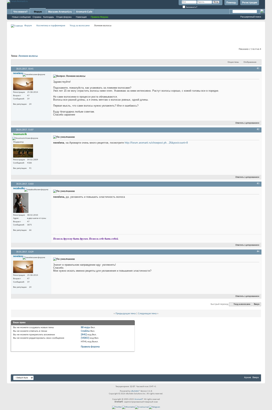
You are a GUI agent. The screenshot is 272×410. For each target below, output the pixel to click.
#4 (258, 251)
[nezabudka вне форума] (20, 203)
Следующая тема (147, 313)
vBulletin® (135, 391)
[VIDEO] (85, 338)
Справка (37, 17)
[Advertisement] (136, 37)
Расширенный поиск (250, 17)
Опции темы (233, 62)
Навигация (81, 17)
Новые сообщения (21, 17)
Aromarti (138, 399)
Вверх (256, 304)
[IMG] (84, 334)
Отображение (250, 62)
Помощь (231, 2)
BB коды (85, 327)
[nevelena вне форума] (23, 84)
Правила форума (90, 346)
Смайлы (85, 331)
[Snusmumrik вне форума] (23, 151)
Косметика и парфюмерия (50, 25)
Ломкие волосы (28, 56)
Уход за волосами (80, 25)
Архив (247, 377)
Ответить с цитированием (247, 123)
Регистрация (249, 2)
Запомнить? (191, 7)
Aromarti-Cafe (84, 11)
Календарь (48, 17)
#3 (258, 183)
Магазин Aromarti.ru (60, 11)
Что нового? (20, 11)
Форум (38, 11)
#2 (258, 129)
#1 (258, 68)
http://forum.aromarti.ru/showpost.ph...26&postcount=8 (156, 142)
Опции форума (63, 17)
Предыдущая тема (125, 313)
